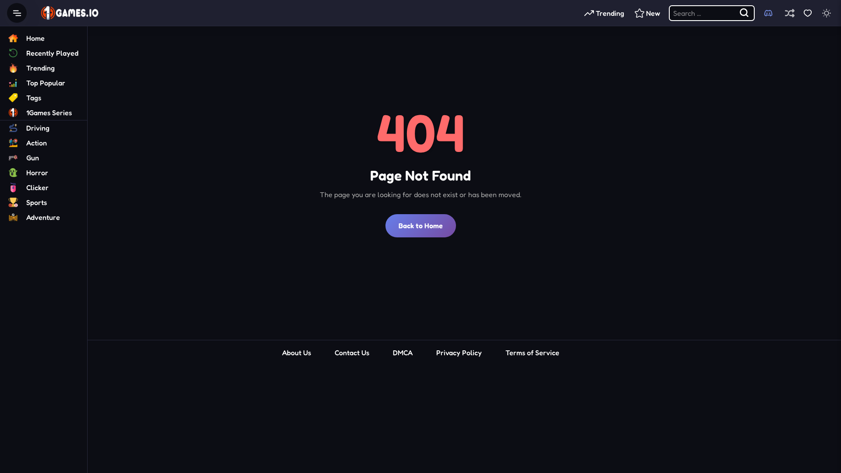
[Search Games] (744, 13)
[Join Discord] (768, 13)
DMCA (403, 352)
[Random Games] (789, 13)
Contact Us (352, 352)
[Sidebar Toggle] (17, 13)
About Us (296, 352)
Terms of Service (532, 352)
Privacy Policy (459, 352)
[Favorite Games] (807, 13)
